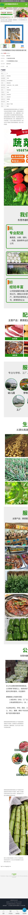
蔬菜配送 (15, 19)
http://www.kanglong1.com (6, 866)
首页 (6, 19)
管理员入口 (19, 905)
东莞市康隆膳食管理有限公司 (11, 903)
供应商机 (10, 19)
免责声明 (14, 905)
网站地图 (23, 905)
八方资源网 (10, 905)
